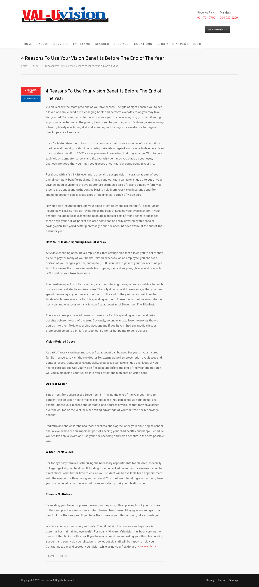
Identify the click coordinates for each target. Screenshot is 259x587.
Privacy (210, 580)
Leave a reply (144, 546)
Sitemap (233, 580)
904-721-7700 (206, 18)
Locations (143, 44)
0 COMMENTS (31, 98)
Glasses (102, 44)
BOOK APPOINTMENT (217, 29)
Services (61, 44)
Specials (120, 44)
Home (28, 44)
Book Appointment (173, 44)
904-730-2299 (229, 18)
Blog (197, 44)
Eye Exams (81, 44)
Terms (221, 580)
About (43, 44)
